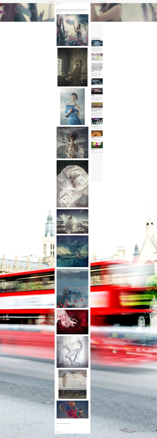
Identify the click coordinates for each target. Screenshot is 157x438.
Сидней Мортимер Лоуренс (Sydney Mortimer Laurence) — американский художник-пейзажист (96, 110)
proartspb (52, 1)
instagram (69, 423)
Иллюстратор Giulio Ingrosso (95, 124)
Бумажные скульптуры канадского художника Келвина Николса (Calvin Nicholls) (96, 70)
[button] (56, 5)
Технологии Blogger (79, 435)
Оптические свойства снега (95, 46)
